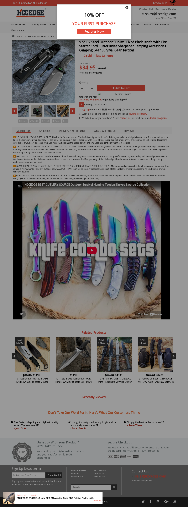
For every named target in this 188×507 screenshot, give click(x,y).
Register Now (94, 31)
